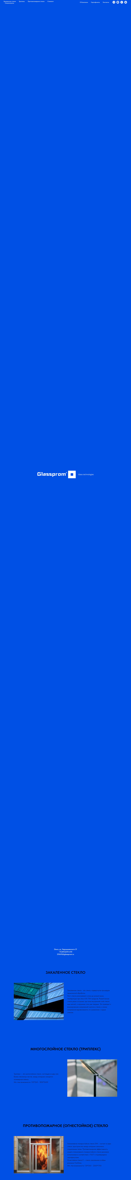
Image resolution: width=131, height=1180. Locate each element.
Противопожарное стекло (36, 1)
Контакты (106, 2)
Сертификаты (95, 2)
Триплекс (22, 1)
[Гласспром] (121, 2)
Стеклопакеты (9, 3)
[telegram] (114, 2)
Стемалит (50, 1)
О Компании (84, 2)
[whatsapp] (117, 2)
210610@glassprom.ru (65, 954)
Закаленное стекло (10, 1)
